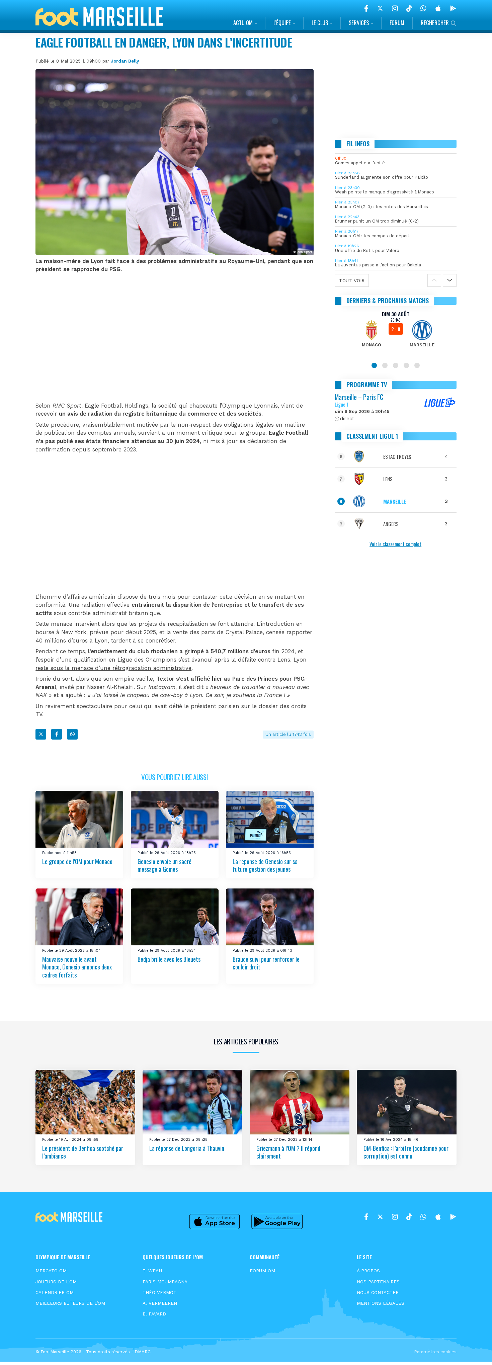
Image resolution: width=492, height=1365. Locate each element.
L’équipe (282, 22)
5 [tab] (417, 365)
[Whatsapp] (72, 734)
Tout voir (351, 280)
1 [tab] (374, 365)
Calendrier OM (54, 1292)
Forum (397, 22)
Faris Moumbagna (165, 1281)
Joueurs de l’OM (56, 1281)
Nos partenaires (378, 1281)
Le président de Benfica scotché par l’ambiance (82, 1152)
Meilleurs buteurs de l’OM (70, 1303)
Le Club (320, 22)
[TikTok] (409, 8)
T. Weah (152, 1270)
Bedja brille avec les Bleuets (169, 958)
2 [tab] (385, 365)
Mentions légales (380, 1303)
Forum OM (262, 1270)
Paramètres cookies (435, 1351)
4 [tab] (406, 365)
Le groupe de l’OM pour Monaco (77, 861)
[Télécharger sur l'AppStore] (438, 8)
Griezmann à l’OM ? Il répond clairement (288, 1152)
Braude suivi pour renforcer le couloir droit (266, 962)
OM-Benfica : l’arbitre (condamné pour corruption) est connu (405, 1152)
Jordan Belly (125, 61)
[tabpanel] (396, 333)
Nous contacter (378, 1292)
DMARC (143, 1351)
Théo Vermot (159, 1292)
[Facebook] (366, 8)
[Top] (474, 1350)
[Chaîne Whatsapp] (423, 8)
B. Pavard (154, 1313)
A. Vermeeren (160, 1303)
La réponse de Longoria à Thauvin (186, 1148)
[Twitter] (380, 8)
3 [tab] (395, 365)
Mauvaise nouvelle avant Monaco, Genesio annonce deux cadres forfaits (77, 966)
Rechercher (435, 22)
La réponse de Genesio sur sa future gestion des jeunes (265, 865)
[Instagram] (395, 8)
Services (359, 22)
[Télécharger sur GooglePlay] (453, 8)
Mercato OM (51, 1270)
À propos (368, 1270)
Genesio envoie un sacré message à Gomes (164, 865)
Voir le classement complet (395, 543)
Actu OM (243, 22)
